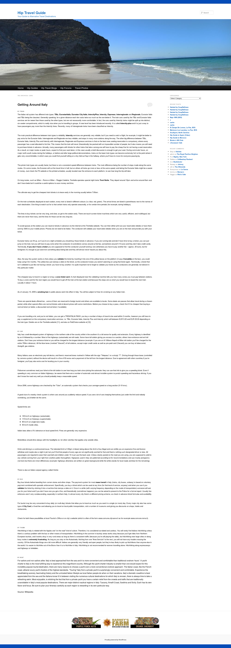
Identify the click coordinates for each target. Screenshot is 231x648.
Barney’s (180, 172)
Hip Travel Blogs (49, 87)
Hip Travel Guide (32, 12)
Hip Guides (32, 87)
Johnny (180, 164)
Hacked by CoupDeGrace (179, 107)
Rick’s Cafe (181, 174)
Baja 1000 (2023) (176, 117)
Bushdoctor (177, 162)
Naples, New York (179, 157)
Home (21, 87)
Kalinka (178, 151)
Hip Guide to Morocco (178, 138)
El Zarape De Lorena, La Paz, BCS (182, 127)
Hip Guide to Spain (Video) (180, 135)
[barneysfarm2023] (115, 627)
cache (172, 122)
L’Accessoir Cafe (176, 143)
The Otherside (180, 167)
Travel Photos (81, 87)
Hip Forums (65, 87)
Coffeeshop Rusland (184, 159)
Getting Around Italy (33, 104)
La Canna (184, 169)
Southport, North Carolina (179, 132)
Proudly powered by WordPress (115, 640)
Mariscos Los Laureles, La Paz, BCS (183, 130)
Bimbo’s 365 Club (176, 140)
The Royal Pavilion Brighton (187, 154)
